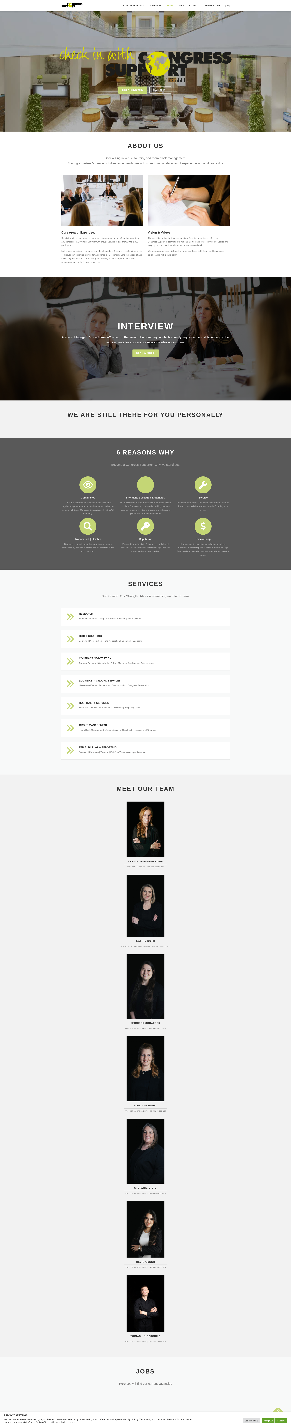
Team (170, 6)
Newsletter (212, 6)
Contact (194, 6)
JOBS (181, 6)
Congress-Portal (134, 6)
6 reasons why (132, 90)
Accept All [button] (268, 1421)
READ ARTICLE (145, 353)
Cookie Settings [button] (252, 1421)
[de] (227, 6)
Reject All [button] (281, 1421)
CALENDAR (160, 90)
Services (156, 6)
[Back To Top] (278, 1411)
